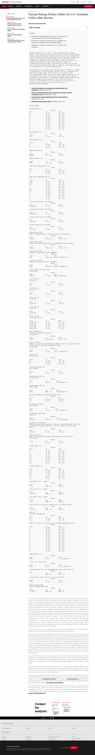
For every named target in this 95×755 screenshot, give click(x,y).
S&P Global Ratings (7, 723)
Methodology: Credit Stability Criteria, (41, 101)
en (78, 2)
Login (91, 2)
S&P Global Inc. (6, 732)
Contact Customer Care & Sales (54, 736)
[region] (47, 748)
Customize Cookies (65, 747)
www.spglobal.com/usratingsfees (54, 682)
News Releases (28, 738)
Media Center (27, 728)
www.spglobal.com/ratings (49, 679)
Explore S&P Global (16, 2)
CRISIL (50, 728)
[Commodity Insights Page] (48, 718)
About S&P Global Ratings (6, 728)
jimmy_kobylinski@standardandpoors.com (56, 713)
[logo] (5, 2)
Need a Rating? (88, 6)
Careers (73, 736)
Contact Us (84, 2)
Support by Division (52, 738)
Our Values (4, 736)
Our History (4, 738)
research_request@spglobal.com (37, 693)
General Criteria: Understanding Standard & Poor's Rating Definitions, (50, 97)
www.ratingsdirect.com (73, 679)
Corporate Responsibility (76, 738)
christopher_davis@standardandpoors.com (66, 711)
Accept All (74, 747)
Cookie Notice (48, 749)
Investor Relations (28, 736)
